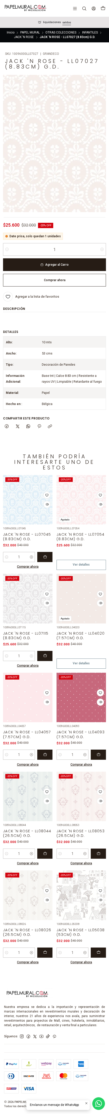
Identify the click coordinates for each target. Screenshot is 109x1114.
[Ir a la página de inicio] (25, 8)
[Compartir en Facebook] (7, 427)
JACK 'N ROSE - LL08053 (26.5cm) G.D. (81, 833)
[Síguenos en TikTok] (48, 1036)
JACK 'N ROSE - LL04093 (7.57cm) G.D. (81, 734)
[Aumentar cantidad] (102, 249)
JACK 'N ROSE (24, 37)
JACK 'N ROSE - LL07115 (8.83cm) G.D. (25, 635)
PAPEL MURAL (30, 32)
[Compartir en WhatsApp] (28, 427)
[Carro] (103, 8)
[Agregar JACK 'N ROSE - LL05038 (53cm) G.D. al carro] (98, 953)
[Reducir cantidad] (7, 249)
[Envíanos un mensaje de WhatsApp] (98, 1103)
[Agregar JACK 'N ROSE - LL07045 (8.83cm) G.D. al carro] (44, 557)
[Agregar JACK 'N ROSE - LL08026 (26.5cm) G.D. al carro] (44, 953)
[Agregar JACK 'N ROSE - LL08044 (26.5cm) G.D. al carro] (44, 854)
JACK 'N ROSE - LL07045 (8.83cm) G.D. (27, 537)
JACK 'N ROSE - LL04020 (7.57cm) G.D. (81, 635)
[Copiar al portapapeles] (49, 427)
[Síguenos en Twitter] (35, 1036)
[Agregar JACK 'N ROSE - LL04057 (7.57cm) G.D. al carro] (44, 755)
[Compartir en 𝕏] (17, 427)
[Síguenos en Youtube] (41, 1036)
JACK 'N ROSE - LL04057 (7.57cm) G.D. (27, 734)
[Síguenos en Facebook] (28, 1036)
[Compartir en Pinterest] (39, 427)
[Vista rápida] (46, 504)
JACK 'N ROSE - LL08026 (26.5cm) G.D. (27, 932)
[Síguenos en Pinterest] (54, 1036)
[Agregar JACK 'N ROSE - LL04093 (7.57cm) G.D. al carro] (98, 755)
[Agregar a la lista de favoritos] (46, 495)
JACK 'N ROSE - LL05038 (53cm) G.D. (81, 932)
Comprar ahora (28, 566)
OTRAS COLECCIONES (60, 32)
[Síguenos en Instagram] (22, 1036)
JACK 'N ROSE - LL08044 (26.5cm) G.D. (27, 833)
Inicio (10, 32)
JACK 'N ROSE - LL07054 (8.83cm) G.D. (80, 537)
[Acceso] (93, 8)
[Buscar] (84, 8)
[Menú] (75, 8)
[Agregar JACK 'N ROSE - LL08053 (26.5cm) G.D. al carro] (98, 854)
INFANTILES (90, 32)
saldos (66, 22)
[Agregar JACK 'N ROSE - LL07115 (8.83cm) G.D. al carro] (44, 656)
